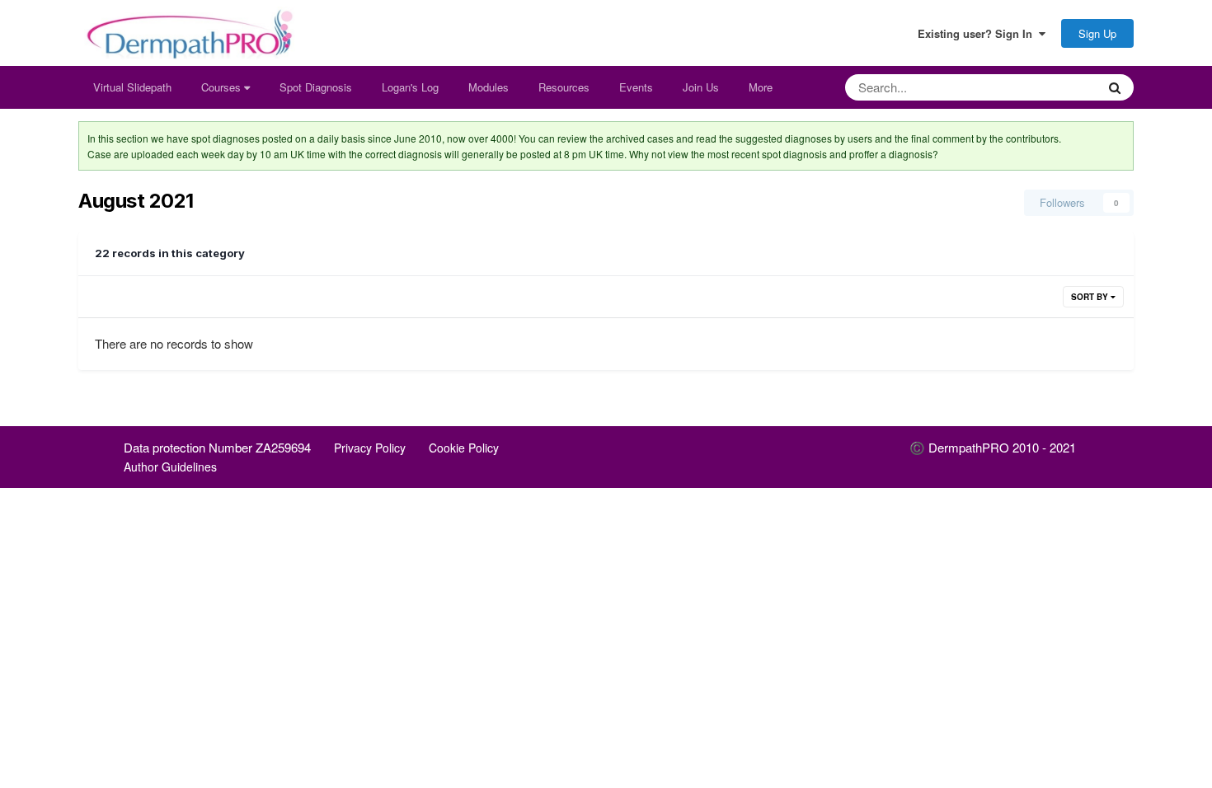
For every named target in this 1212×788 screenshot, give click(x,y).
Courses (222, 87)
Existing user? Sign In (978, 34)
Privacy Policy (370, 447)
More (761, 87)
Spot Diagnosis (316, 87)
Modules (488, 87)
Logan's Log (410, 87)
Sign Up (1097, 33)
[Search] (1115, 87)
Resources (564, 87)
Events (636, 87)
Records (1054, 87)
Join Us (701, 87)
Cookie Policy (464, 447)
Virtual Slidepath (132, 87)
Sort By (1091, 297)
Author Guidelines (170, 466)
